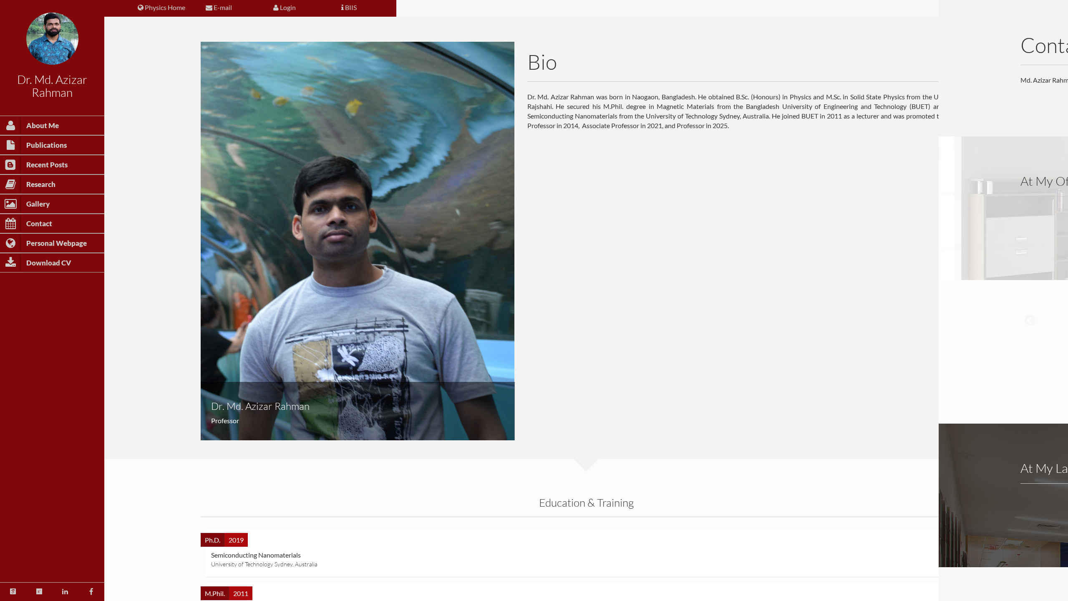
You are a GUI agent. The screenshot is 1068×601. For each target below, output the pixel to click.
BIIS (350, 7)
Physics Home (164, 7)
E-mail (222, 7)
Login (287, 7)
